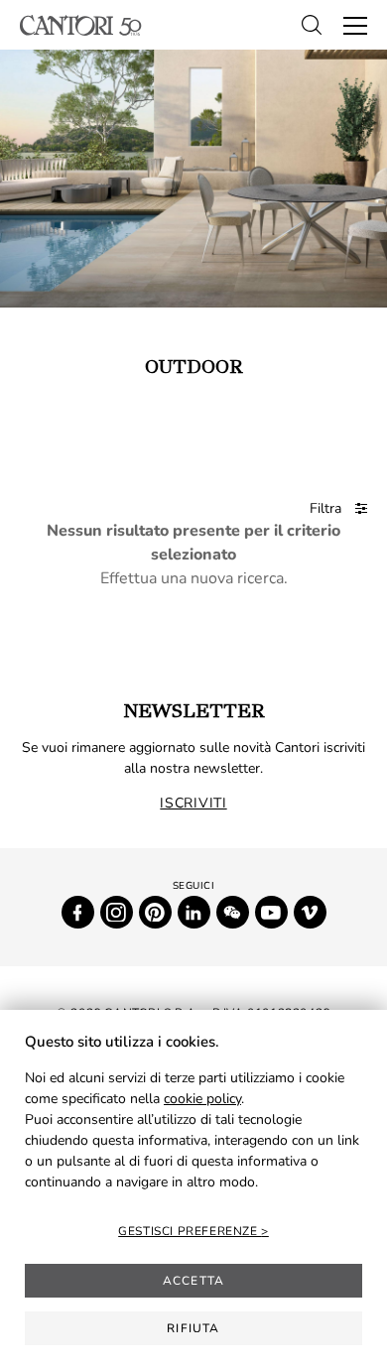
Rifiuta (193, 1328)
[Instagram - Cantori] (116, 912)
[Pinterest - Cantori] (155, 912)
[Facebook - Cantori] (78, 912)
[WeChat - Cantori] (232, 912)
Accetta (193, 1281)
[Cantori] (81, 25)
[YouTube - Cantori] (271, 912)
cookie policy (202, 1098)
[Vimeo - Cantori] (310, 912)
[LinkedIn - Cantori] (194, 912)
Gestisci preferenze (189, 1231)
